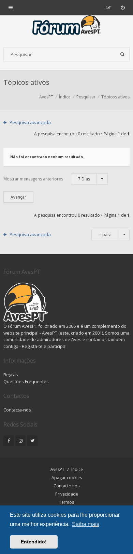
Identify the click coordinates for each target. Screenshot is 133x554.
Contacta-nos (17, 410)
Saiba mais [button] (85, 524)
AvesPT (57, 469)
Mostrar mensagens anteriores (46, 179)
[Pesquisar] (122, 54)
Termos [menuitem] (66, 502)
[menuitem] (123, 7)
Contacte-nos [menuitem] (66, 486)
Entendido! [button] (34, 541)
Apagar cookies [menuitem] (66, 478)
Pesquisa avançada (30, 122)
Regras (10, 374)
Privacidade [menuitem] (66, 494)
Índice (77, 469)
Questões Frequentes (26, 381)
